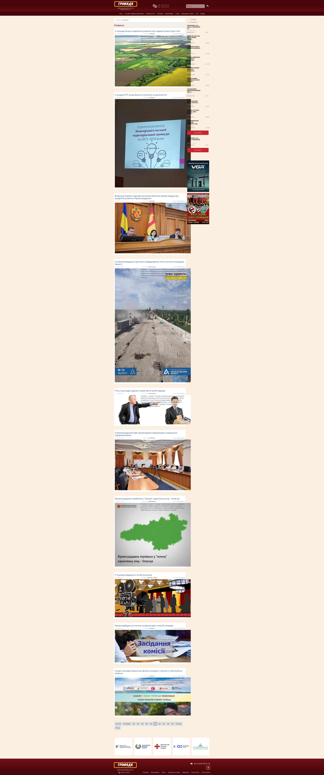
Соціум (202, 14)
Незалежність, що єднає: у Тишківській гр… (193, 26)
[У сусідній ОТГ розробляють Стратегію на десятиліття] (153, 187)
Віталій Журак (181, 34)
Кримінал (186, 772)
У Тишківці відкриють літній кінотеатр (133, 575)
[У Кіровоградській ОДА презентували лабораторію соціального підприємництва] (153, 490)
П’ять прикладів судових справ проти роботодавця (140, 390)
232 (159, 724)
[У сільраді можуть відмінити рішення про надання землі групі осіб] (153, 86)
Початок (118, 724)
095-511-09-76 (125, 772)
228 (142, 724)
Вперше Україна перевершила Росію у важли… (193, 79)
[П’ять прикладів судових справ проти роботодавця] (153, 424)
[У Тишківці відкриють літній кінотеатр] (153, 617)
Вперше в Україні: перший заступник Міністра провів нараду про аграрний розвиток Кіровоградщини (147, 197)
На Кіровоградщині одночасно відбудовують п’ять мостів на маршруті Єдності (149, 263)
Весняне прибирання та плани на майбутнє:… (193, 58)
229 (146, 724)
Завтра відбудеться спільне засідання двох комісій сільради (144, 625)
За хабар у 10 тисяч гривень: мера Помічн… (193, 111)
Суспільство (152, 267)
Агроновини (169, 14)
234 (168, 724)
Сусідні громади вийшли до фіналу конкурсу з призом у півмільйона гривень (148, 672)
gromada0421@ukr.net (202, 764)
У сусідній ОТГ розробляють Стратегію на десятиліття (141, 94)
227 (138, 724)
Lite (197, 14)
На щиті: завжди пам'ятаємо (134, 14)
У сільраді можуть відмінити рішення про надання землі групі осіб (147, 31)
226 (134, 724)
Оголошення (206, 772)
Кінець (118, 728)
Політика (160, 14)
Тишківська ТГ (150, 14)
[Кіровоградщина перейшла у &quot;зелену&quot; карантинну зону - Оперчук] (153, 566)
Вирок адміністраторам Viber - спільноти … (193, 101)
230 (151, 724)
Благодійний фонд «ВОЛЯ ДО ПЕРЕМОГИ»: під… (193, 122)
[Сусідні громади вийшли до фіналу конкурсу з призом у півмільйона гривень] (153, 715)
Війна (121, 14)
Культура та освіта (188, 14)
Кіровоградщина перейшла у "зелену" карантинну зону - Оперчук (147, 498)
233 (164, 724)
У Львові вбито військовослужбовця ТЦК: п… (193, 90)
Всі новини (198, 133)
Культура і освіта (152, 577)
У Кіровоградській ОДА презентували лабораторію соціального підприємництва (146, 434)
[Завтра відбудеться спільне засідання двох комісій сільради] (153, 662)
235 (172, 724)
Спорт (177, 14)
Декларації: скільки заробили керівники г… (193, 48)
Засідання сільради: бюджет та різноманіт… (193, 69)
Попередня (127, 724)
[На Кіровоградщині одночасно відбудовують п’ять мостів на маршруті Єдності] (153, 382)
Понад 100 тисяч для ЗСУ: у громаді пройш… (193, 37)
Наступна (179, 724)
